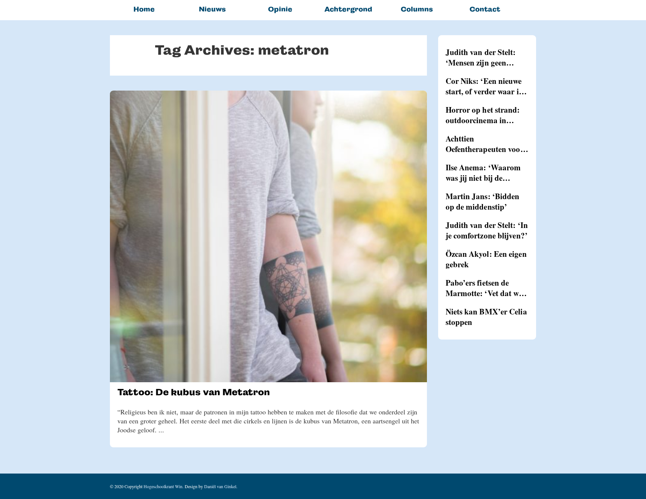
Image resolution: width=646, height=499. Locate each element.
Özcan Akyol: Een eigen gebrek (486, 259)
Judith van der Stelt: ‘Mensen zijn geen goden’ (481, 57)
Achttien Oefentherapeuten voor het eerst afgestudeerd (485, 143)
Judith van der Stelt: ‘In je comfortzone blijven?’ (487, 230)
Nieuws (212, 9)
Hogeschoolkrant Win (163, 486)
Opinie (280, 9)
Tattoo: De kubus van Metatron (193, 392)
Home (144, 9)
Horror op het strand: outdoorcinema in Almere (483, 114)
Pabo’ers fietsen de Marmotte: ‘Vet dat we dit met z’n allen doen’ (484, 287)
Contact (485, 9)
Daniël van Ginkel (220, 486)
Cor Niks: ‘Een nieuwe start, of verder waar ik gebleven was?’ (484, 86)
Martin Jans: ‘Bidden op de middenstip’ (483, 201)
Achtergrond (348, 9)
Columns (417, 9)
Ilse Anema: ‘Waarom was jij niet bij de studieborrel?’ (483, 172)
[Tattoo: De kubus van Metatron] (268, 236)
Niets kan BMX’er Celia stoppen (486, 316)
